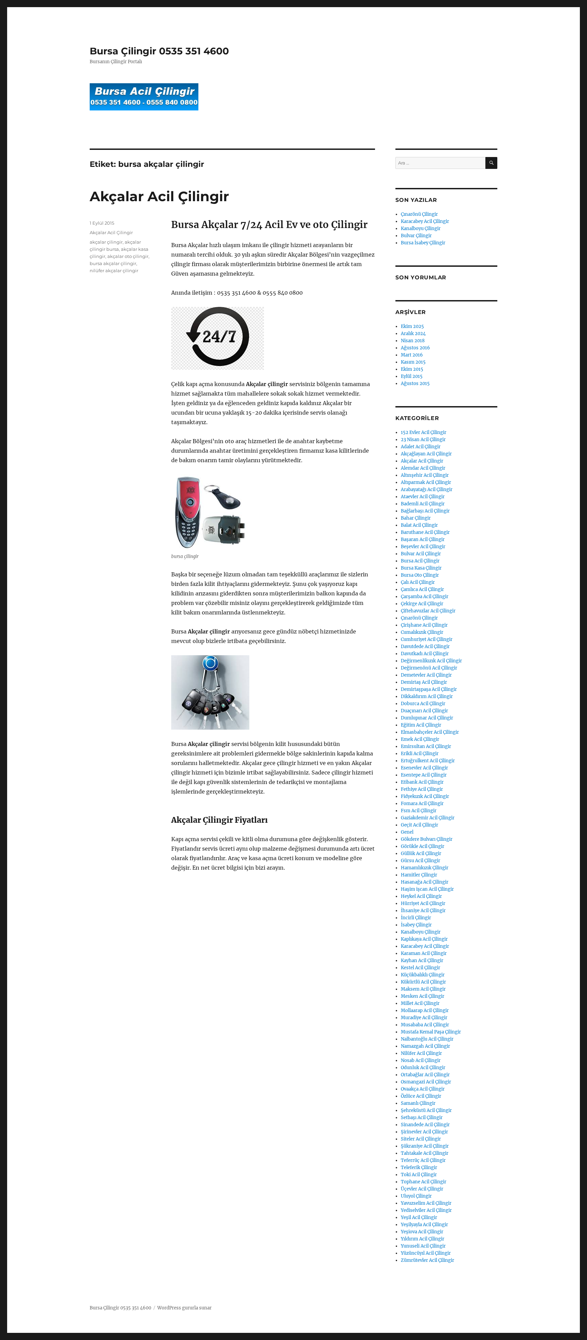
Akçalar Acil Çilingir (159, 196)
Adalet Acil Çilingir (421, 447)
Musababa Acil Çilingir (425, 1025)
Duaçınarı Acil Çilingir (424, 711)
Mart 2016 (412, 355)
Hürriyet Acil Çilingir (423, 903)
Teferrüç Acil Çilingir (423, 1160)
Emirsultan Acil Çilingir (426, 746)
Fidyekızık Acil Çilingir (425, 796)
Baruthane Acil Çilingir (425, 532)
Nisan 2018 (413, 341)
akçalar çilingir (106, 242)
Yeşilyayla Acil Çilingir (424, 1225)
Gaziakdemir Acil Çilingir (428, 818)
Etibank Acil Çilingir (422, 782)
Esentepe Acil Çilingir (424, 775)
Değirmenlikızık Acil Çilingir (431, 661)
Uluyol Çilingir (416, 1196)
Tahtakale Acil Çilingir (424, 1153)
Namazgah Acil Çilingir (425, 1046)
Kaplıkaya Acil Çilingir (424, 939)
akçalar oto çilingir (127, 256)
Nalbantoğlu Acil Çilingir (427, 1039)
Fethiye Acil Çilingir (422, 789)
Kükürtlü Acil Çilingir (423, 982)
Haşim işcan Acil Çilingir (427, 889)
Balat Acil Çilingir (419, 525)
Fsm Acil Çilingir (419, 811)
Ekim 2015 (412, 369)
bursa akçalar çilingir (113, 263)
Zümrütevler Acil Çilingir (427, 1260)
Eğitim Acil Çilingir (421, 725)
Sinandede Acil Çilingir (425, 1125)
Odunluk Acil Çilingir (423, 1068)
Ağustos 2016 (415, 348)
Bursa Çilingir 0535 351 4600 (159, 51)
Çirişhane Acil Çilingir (424, 625)
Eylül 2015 (412, 376)
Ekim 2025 (412, 326)
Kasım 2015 (413, 362)
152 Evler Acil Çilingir (423, 432)
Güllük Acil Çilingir (421, 853)
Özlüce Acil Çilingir (421, 1096)
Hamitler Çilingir (419, 875)
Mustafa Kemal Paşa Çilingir (431, 1032)
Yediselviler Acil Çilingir (426, 1210)
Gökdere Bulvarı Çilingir (426, 839)
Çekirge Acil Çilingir (422, 604)
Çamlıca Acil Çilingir (422, 589)
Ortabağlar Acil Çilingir (425, 1075)
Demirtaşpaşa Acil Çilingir (429, 689)
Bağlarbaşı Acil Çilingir (425, 511)
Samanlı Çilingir (418, 1103)
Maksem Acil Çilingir (423, 989)
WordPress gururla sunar (184, 1308)
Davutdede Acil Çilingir (425, 646)
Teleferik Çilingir (419, 1167)
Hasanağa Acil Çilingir (424, 882)
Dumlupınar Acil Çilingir (427, 718)
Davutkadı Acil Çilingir (425, 654)
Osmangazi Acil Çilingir (426, 1082)
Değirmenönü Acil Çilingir (429, 668)
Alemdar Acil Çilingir (423, 468)
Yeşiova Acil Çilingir (422, 1232)
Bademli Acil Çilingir (423, 504)
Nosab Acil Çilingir (421, 1060)
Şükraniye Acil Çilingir (425, 1146)
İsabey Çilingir (416, 925)
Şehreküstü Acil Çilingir (426, 1110)
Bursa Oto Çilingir (420, 575)
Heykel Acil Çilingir (421, 896)
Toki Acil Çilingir (419, 1175)
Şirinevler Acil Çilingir (424, 1132)
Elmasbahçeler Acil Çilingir (430, 732)
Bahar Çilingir (416, 518)
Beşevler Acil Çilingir (423, 547)
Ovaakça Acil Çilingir (423, 1089)
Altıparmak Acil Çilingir (426, 482)
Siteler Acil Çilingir (421, 1139)
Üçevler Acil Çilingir (422, 1189)
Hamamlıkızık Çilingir (424, 868)
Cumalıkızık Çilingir (422, 632)
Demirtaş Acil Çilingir (424, 682)
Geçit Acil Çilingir (419, 825)
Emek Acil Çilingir (420, 739)
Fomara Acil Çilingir (422, 803)
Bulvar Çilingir (416, 236)
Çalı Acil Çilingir (418, 582)
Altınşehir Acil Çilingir (425, 475)
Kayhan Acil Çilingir (422, 960)
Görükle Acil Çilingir (422, 846)
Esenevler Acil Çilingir (424, 768)
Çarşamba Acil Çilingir (424, 596)
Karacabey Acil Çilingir (425, 221)
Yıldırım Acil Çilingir (422, 1239)
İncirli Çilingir (416, 918)
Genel (407, 832)
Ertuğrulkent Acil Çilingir (428, 761)
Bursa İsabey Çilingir (423, 243)
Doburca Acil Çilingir (423, 704)
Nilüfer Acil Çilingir (421, 1053)
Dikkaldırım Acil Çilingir (427, 696)
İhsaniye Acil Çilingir (423, 910)
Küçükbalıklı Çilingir (423, 975)
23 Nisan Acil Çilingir (423, 439)
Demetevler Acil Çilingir (426, 675)
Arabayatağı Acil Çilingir (426, 489)
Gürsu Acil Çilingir (420, 861)
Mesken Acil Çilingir (422, 996)
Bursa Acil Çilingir (420, 561)
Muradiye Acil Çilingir (424, 1018)
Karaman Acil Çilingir (424, 953)
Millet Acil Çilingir (420, 1003)
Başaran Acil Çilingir (423, 539)
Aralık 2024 (413, 333)
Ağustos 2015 (415, 383)
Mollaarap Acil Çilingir (425, 1010)
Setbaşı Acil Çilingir (422, 1117)
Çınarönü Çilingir (419, 214)
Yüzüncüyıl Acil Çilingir (426, 1253)
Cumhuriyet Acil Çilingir (426, 639)
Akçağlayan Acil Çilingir (426, 454)
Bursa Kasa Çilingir (421, 568)
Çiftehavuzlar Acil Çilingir (428, 611)
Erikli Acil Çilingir (420, 753)
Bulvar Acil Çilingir (421, 554)
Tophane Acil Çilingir (423, 1182)
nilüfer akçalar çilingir (114, 270)
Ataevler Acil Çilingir (423, 497)
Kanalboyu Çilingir (421, 228)
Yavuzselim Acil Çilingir (426, 1203)
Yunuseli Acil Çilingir (423, 1246)
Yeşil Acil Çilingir (419, 1217)
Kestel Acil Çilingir (420, 968)
